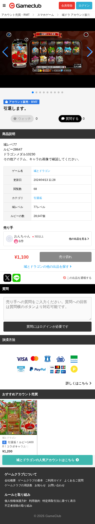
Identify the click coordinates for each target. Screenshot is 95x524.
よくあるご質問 (73, 480)
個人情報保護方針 (16, 500)
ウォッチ (24, 118)
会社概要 (10, 480)
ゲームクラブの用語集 (18, 485)
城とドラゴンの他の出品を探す (47, 266)
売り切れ (65, 257)
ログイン (84, 5)
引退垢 (38, 198)
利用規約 (34, 500)
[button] (5, 52)
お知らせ (40, 485)
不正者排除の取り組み (18, 505)
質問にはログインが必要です (47, 326)
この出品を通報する (79, 277)
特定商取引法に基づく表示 (59, 500)
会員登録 (66, 5)
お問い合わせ (56, 485)
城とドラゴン (42, 171)
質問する (72, 118)
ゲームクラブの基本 (30, 480)
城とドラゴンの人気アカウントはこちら (45, 460)
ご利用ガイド (53, 480)
